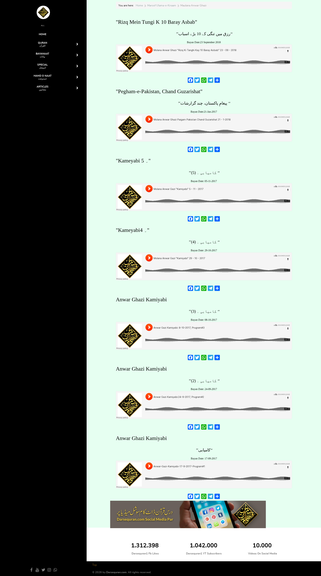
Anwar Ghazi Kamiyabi (141, 299)
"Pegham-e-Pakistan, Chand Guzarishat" (159, 91)
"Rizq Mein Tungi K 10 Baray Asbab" (156, 22)
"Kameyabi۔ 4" (132, 230)
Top (94, 565)
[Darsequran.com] (188, 514)
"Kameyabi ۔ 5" (133, 161)
